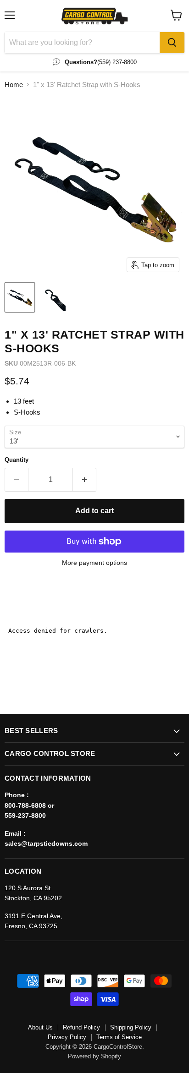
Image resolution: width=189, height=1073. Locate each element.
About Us (40, 1027)
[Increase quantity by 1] (84, 480)
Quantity (16, 459)
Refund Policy (81, 1027)
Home (14, 84)
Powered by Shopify (94, 1056)
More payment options (94, 562)
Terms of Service (119, 1037)
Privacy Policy (67, 1037)
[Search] (172, 42)
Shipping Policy (130, 1027)
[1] (19, 297)
